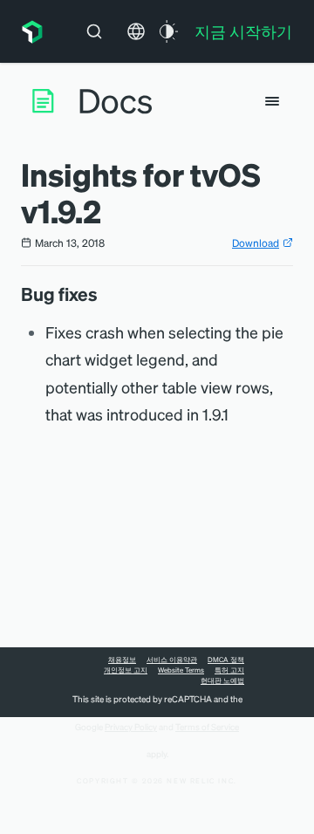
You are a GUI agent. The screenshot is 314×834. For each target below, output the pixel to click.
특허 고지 (229, 670)
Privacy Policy (131, 726)
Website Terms (181, 670)
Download (255, 243)
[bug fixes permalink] (106, 294)
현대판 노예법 (222, 680)
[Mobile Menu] (272, 101)
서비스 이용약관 (172, 659)
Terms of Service (207, 726)
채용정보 (122, 659)
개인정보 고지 (125, 670)
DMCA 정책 (226, 659)
